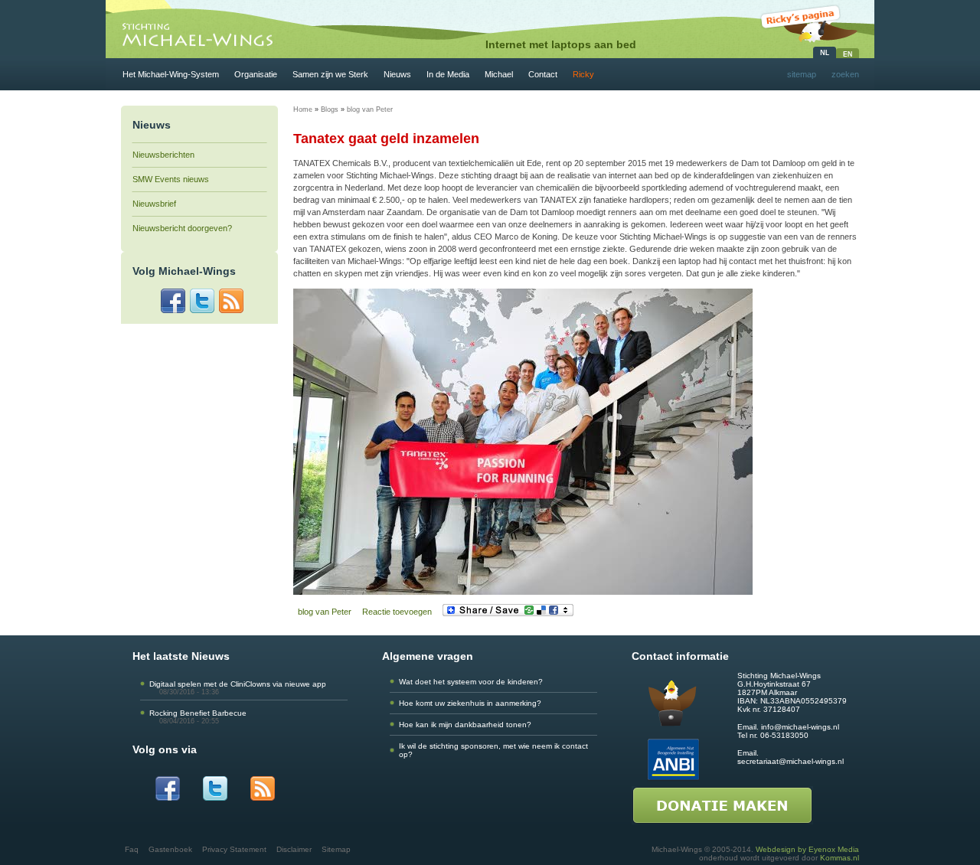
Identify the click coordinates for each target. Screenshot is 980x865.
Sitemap (336, 849)
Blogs (329, 109)
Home (302, 109)
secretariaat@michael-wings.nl (790, 761)
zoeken (845, 74)
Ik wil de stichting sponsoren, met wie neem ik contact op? (493, 750)
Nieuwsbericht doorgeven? (182, 228)
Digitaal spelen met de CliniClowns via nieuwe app (237, 684)
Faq (132, 849)
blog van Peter (370, 109)
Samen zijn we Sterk (330, 74)
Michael (499, 74)
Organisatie (255, 74)
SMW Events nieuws (170, 179)
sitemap (801, 74)
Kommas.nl (839, 858)
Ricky (583, 74)
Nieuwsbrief (154, 203)
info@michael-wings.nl (800, 727)
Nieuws (397, 74)
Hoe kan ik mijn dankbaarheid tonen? (465, 724)
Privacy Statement (234, 849)
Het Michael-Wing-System (170, 74)
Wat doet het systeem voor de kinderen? (471, 681)
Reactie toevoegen (397, 611)
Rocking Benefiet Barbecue (198, 713)
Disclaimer (294, 849)
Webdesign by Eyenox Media (807, 849)
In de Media (447, 74)
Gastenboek (170, 849)
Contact (542, 74)
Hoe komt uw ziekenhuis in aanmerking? (470, 703)
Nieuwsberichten (163, 154)
